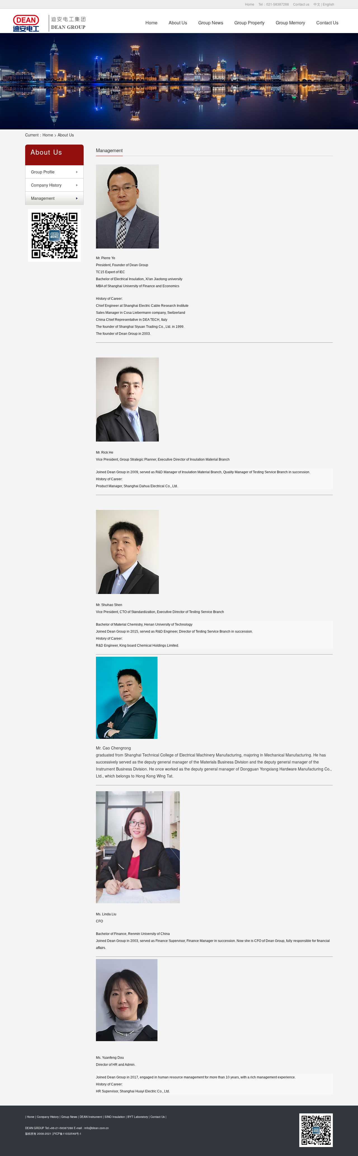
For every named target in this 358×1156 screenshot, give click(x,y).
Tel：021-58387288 (273, 4)
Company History (46, 185)
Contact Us (327, 22)
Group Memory (290, 22)
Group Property (249, 22)
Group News (210, 22)
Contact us (301, 4)
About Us (178, 22)
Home (249, 4)
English (328, 4)
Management (43, 198)
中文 (317, 4)
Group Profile (43, 172)
